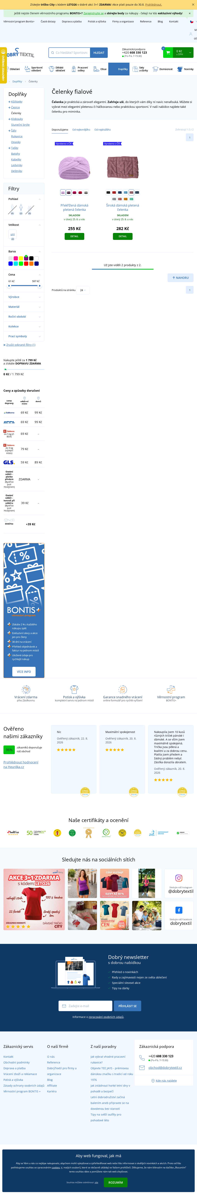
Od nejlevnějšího (81, 129)
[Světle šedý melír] (86, 192)
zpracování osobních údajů (106, 1017)
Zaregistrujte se (93, 13)
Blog (160, 21)
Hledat (98, 53)
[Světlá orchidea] (120, 199)
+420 (134, 52)
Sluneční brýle (20, 124)
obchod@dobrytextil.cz (165, 1068)
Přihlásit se (128, 1006)
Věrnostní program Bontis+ (18, 21)
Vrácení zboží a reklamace (20, 1074)
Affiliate (52, 1085)
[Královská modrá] (120, 192)
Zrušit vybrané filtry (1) (20, 345)
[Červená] (114, 192)
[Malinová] (80, 192)
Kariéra (52, 1091)
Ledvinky (16, 165)
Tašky (14, 148)
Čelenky (16, 113)
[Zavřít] (193, 5)
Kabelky (16, 159)
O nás (51, 1056)
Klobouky (17, 119)
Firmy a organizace (123, 21)
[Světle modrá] (125, 192)
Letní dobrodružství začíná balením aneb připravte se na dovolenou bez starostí (110, 1103)
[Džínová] (137, 192)
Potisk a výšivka (97, 21)
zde (96, 1182)
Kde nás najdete (166, 1080)
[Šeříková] (63, 192)
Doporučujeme (60, 129)
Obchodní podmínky (16, 1062)
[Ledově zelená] (131, 199)
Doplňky (17, 81)
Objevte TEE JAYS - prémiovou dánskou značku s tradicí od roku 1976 (112, 1074)
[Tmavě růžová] (74, 192)
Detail (74, 236)
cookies (56, 1167)
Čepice (15, 107)
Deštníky (16, 171)
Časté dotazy (48, 21)
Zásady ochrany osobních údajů (23, 1085)
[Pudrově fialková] (68, 192)
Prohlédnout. (153, 4)
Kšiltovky (16, 101)
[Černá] (108, 192)
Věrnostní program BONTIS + (22, 1091)
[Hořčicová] (125, 199)
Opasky (16, 142)
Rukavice (17, 136)
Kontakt (173, 21)
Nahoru (182, 278)
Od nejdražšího (102, 129)
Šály (13, 130)
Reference (145, 21)
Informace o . (98, 1017)
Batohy (15, 153)
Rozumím (116, 1182)
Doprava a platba (72, 21)
